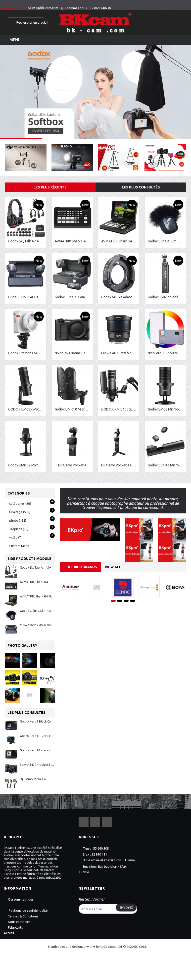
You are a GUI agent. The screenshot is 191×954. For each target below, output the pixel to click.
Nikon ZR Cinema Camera (73, 353)
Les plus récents (50, 187)
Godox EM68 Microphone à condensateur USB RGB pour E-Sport (166, 409)
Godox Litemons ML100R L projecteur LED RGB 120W (26, 353)
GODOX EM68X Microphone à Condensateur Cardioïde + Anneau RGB (26, 409)
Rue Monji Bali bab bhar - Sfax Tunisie (103, 869)
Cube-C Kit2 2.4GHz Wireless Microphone (26, 297)
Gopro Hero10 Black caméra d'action (37, 750)
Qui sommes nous (21, 899)
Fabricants (15, 927)
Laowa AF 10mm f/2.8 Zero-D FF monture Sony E (119, 353)
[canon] (12, 660)
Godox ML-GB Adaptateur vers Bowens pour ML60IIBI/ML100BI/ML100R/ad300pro (119, 297)
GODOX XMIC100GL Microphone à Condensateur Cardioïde (119, 409)
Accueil (9, 933)
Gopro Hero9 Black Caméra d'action (37, 721)
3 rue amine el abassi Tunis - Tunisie (109, 860)
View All (113, 567)
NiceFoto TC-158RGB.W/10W (166, 353)
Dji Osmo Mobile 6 (33, 779)
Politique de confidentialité (28, 910)
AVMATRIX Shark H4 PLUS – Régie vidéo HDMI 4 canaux (119, 241)
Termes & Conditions (23, 916)
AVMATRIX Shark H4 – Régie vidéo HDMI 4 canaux (73, 241)
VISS (103, 946)
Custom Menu (19, 545)
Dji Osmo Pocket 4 (72, 465)
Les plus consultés (141, 187)
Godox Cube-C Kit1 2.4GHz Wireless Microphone (166, 241)
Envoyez (126, 907)
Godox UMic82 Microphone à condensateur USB (26, 465)
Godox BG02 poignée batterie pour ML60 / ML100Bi (166, 297)
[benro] (47, 677)
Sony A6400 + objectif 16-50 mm (37, 764)
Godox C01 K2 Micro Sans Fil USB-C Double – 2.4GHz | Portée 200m (166, 465)
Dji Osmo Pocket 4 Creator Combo (119, 465)
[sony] (12, 695)
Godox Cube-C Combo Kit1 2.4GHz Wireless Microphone (73, 297)
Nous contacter (19, 921)
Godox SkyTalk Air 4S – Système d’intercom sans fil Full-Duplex (26, 241)
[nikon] (12, 677)
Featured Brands (80, 567)
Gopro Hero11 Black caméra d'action (37, 735)
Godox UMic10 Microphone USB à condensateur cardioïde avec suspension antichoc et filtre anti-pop (73, 409)
